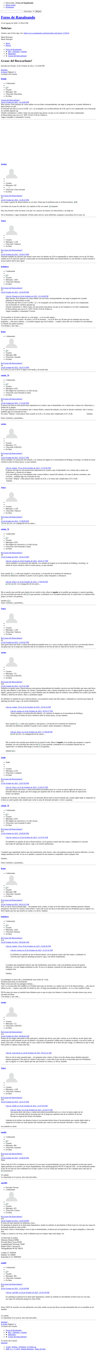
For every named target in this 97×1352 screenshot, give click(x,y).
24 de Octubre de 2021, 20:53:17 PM (15, 458)
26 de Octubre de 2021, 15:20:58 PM (15, 1288)
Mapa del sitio (40, 1349)
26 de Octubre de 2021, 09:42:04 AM (15, 942)
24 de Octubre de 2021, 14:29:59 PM (15, 292)
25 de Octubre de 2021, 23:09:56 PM (15, 833)
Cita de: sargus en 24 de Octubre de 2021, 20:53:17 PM (27, 561)
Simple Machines (27, 1349)
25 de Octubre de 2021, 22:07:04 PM (15, 783)
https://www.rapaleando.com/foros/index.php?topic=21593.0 (46, 33)
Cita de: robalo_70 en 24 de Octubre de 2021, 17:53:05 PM (28, 468)
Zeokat (4, 164)
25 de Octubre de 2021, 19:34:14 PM (15, 557)
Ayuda (8, 1347)
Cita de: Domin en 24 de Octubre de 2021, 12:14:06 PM (27, 296)
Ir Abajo (4, 72)
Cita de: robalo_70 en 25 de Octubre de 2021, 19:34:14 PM (28, 707)
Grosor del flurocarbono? (10, 100)
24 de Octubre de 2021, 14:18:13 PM (15, 254)
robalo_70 (5, 375)
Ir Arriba (4, 1324)
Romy (3, 332)
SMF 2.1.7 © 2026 (13, 1349)
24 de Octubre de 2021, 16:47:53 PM (15, 367)
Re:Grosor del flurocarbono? (11, 196)
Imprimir (4, 70)
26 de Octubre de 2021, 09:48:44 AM (15, 1036)
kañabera (5, 267)
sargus (3, 424)
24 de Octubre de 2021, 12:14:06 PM (15, 102)
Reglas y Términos (19, 1347)
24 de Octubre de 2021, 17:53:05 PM (15, 403)
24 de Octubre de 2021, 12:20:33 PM (15, 200)
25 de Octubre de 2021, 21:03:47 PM (15, 642)
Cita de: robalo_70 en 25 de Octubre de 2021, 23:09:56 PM (28, 946)
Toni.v (3, 221)
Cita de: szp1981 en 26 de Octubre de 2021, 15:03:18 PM (27, 1293)
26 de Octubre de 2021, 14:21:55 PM (15, 1102)
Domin (3, 79)
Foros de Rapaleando (18, 17)
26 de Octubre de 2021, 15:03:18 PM (15, 1221)
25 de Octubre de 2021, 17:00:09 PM (15, 521)
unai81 (3, 1132)
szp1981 (4, 1183)
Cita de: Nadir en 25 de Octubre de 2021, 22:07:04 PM (26, 1106)
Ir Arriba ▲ (31, 1347)
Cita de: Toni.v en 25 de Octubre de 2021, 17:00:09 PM (27, 582)
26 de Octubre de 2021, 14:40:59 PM (15, 1158)
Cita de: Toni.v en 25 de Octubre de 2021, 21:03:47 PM (27, 787)
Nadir (3, 758)
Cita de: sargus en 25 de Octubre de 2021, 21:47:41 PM (27, 837)
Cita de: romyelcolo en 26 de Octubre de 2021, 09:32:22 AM (28, 1053)
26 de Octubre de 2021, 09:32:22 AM (15, 904)
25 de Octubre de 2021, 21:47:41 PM (15, 686)
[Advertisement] (48, 141)
